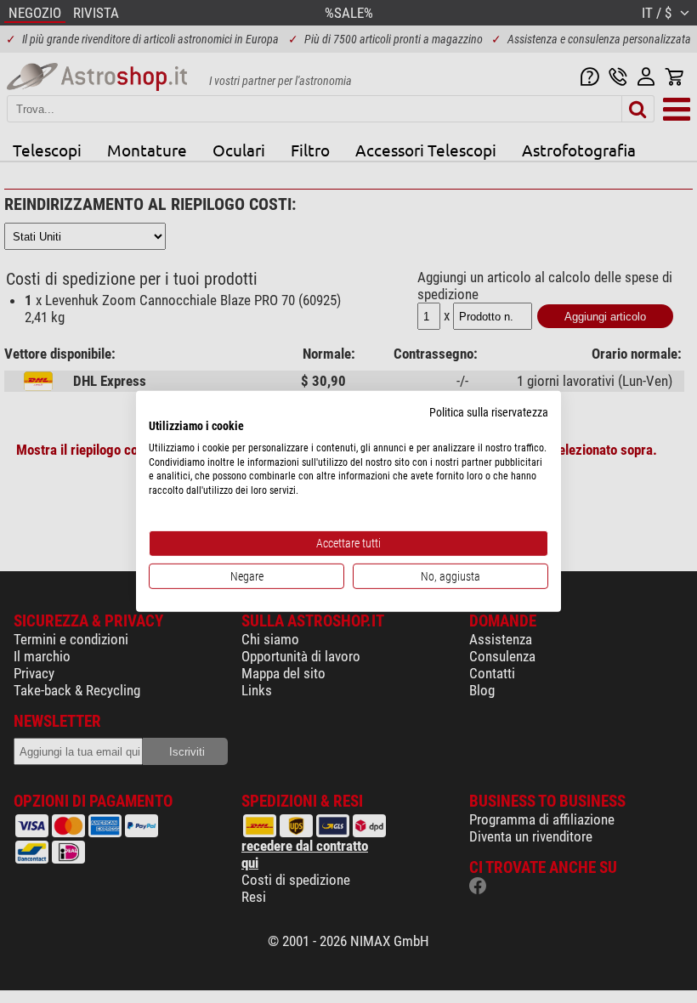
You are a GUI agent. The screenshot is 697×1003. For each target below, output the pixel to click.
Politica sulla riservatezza (488, 412)
